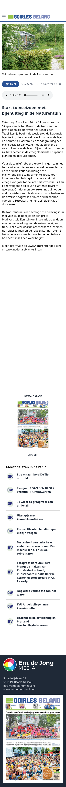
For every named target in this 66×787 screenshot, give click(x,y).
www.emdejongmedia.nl (19, 689)
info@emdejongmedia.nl (19, 686)
